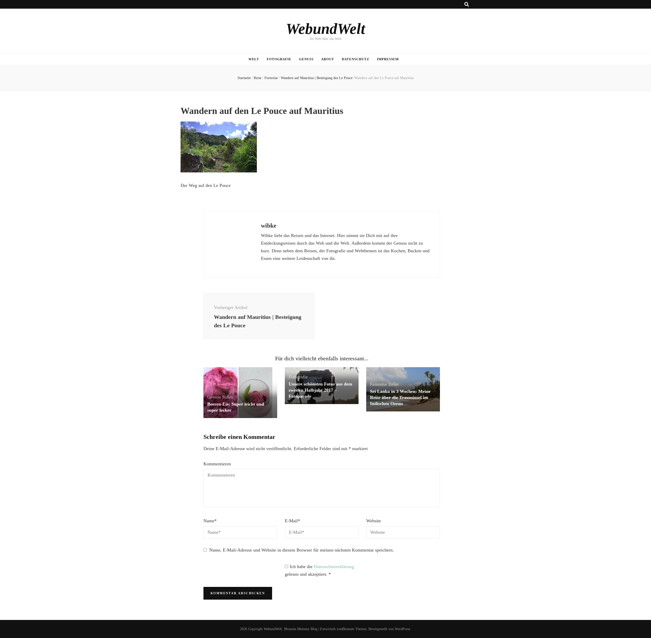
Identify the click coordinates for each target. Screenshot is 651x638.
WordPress (402, 629)
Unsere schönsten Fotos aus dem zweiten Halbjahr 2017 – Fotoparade (320, 390)
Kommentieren (217, 463)
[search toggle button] (466, 4)
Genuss (306, 59)
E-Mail (292, 520)
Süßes (227, 396)
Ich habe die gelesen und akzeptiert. (319, 570)
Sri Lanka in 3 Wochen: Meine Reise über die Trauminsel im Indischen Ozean (400, 397)
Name (210, 520)
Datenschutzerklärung (334, 566)
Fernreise (271, 78)
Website (373, 520)
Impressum (388, 59)
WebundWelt (325, 28)
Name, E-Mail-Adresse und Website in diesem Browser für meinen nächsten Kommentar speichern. (301, 550)
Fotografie (279, 59)
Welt (253, 59)
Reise (257, 78)
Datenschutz (355, 59)
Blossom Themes (354, 629)
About (327, 59)
